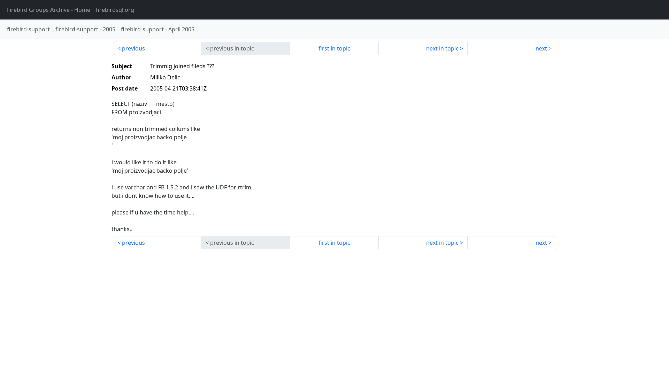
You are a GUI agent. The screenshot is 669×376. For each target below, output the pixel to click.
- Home (48, 10)
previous (133, 48)
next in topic (442, 48)
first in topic (334, 48)
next (541, 48)
